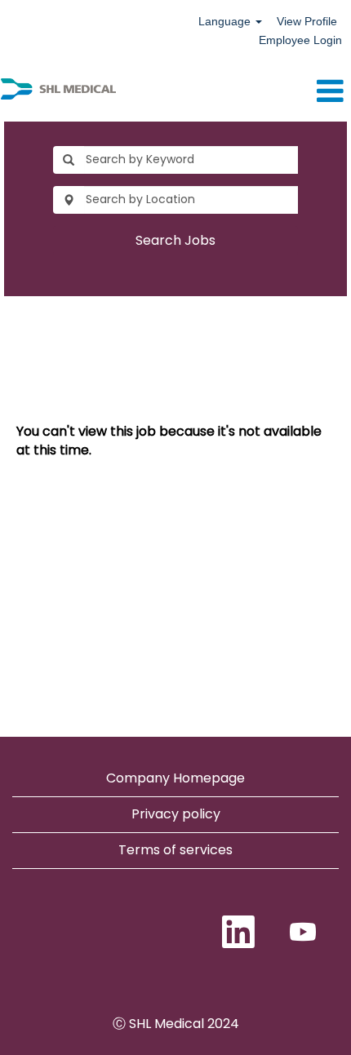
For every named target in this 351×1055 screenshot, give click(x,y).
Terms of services (175, 849)
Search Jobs (175, 240)
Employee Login (300, 40)
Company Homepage (175, 778)
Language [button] (226, 21)
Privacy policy (175, 814)
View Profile (307, 21)
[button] (234, 91)
